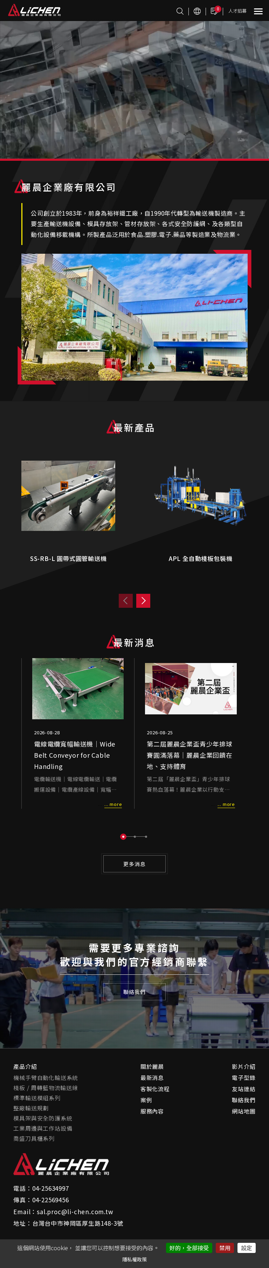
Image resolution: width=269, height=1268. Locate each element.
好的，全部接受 (189, 1248)
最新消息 (152, 1077)
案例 (146, 1100)
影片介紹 (243, 1066)
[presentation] (126, 601)
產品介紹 (25, 1066)
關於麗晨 (152, 1066)
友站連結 (243, 1089)
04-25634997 (50, 1188)
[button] (123, 837)
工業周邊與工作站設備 (42, 1128)
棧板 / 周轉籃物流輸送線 (45, 1087)
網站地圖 (243, 1111)
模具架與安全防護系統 (42, 1118)
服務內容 (152, 1111)
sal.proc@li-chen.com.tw (75, 1211)
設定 (246, 1248)
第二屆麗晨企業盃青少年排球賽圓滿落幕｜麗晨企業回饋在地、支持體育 (189, 755)
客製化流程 (155, 1089)
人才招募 (237, 10)
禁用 (224, 1248)
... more (113, 804)
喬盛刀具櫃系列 (34, 1138)
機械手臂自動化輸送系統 (45, 1077)
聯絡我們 (243, 1100)
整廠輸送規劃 (31, 1108)
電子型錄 (243, 1077)
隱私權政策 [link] (134, 1259)
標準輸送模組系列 (36, 1098)
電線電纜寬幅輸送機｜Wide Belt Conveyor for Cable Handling (74, 755)
